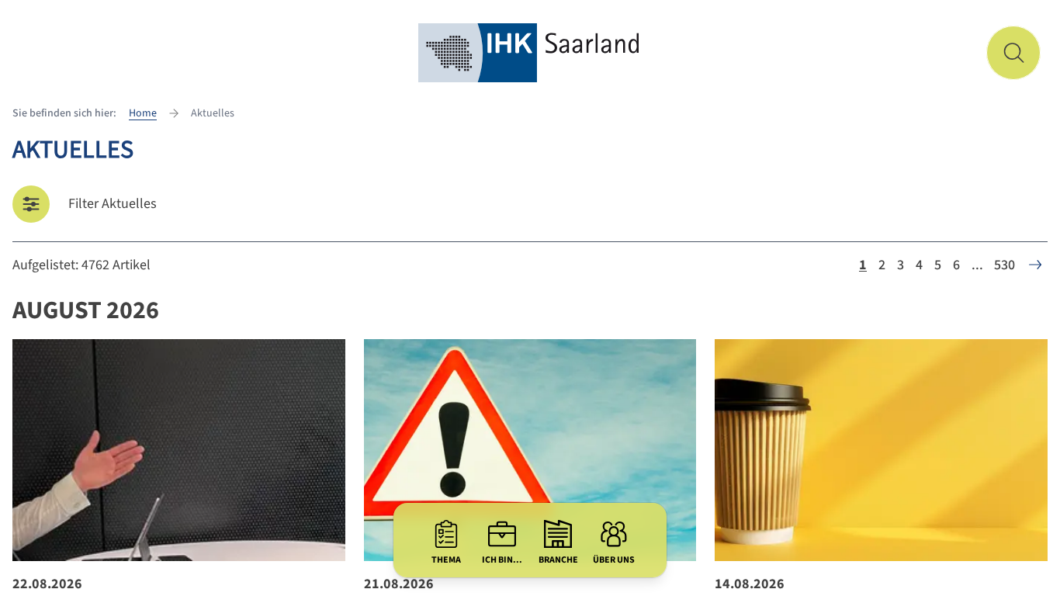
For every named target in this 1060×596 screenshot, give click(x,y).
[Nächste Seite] (1035, 264)
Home (143, 113)
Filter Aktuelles (112, 203)
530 (1004, 265)
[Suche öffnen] (1013, 53)
